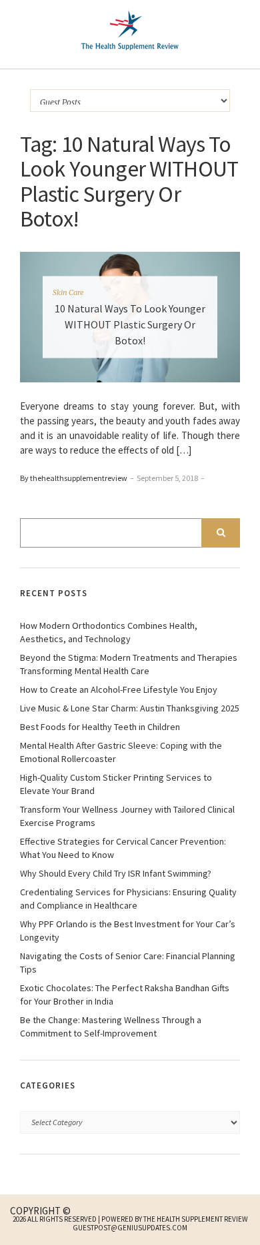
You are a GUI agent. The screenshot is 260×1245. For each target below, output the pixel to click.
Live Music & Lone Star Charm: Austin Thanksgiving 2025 (129, 708)
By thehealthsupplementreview (73, 478)
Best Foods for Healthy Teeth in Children (100, 727)
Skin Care (68, 291)
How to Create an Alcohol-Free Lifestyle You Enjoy (118, 689)
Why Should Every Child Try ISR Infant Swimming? (115, 873)
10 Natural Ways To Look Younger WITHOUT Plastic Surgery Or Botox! (130, 323)
